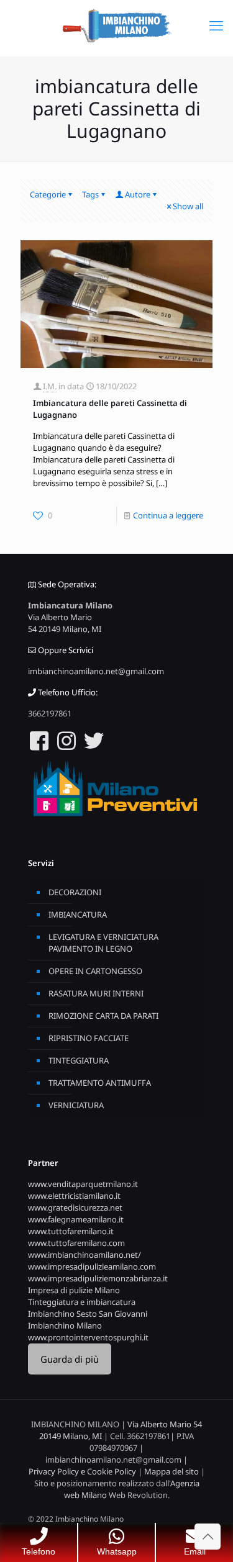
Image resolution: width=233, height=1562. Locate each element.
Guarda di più (69, 1359)
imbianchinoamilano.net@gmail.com (96, 671)
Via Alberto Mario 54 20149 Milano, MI (64, 623)
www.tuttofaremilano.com (76, 1242)
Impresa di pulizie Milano (74, 1290)
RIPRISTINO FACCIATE (88, 1038)
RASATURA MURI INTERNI (96, 993)
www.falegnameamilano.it (76, 1219)
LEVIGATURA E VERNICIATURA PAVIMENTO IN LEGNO (103, 942)
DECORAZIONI (74, 892)
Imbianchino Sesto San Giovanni (87, 1313)
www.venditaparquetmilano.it (83, 1184)
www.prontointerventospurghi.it (88, 1337)
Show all (188, 206)
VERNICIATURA (76, 1105)
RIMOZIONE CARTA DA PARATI (103, 1015)
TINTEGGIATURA (78, 1060)
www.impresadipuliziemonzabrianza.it (98, 1278)
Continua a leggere (168, 515)
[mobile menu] (216, 24)
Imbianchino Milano (65, 1325)
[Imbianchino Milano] (116, 24)
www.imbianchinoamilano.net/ (84, 1254)
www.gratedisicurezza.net (75, 1207)
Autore (137, 194)
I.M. (50, 386)
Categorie (48, 194)
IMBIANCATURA (77, 914)
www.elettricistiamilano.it (74, 1195)
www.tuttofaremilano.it (71, 1231)
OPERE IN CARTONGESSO (95, 971)
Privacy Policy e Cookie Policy (82, 1471)
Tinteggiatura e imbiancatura (81, 1301)
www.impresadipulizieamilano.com (92, 1266)
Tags (90, 194)
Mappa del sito (171, 1471)
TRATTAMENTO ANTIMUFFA (99, 1082)
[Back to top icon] (207, 1537)
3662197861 (49, 713)
